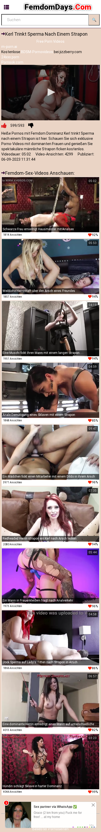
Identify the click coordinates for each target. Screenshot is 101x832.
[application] (50, 93)
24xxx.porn (10, 57)
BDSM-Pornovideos (37, 52)
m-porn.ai (9, 47)
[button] (50, 92)
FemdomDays (57, 6)
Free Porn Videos (50, 41)
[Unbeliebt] (30, 125)
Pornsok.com (12, 62)
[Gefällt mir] (3, 125)
